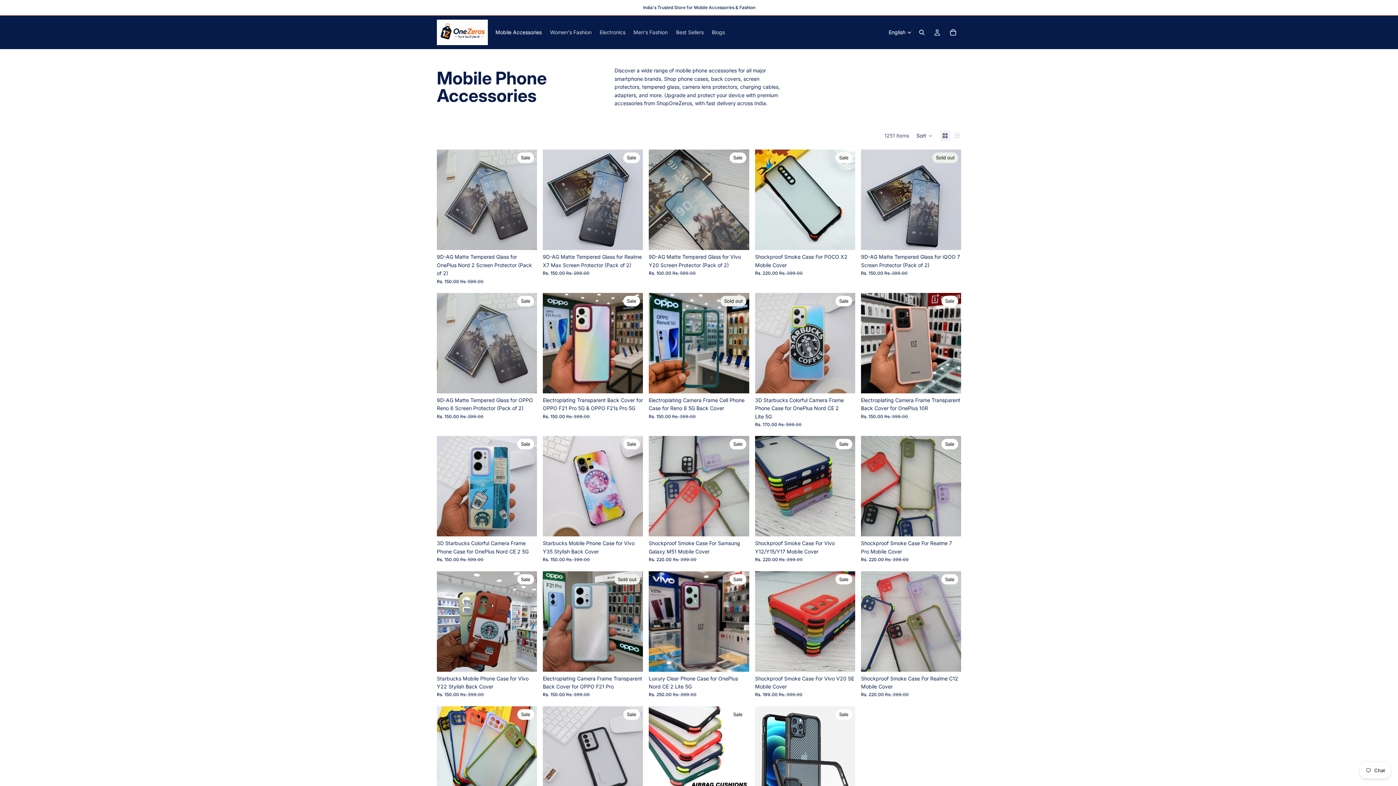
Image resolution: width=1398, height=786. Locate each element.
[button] (924, 136)
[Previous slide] (448, 200)
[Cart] (953, 32)
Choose (638, 382)
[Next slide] (526, 200)
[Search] (922, 32)
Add (638, 238)
